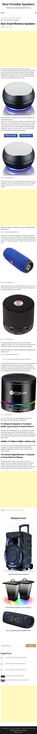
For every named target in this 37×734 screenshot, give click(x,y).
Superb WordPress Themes (18, 730)
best (6, 510)
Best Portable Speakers (18, 4)
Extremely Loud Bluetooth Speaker (16, 657)
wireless (21, 510)
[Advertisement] (18, 49)
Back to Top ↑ (18, 732)
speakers (15, 510)
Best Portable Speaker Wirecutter (16, 669)
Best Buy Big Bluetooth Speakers (16, 663)
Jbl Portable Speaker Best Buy (15, 676)
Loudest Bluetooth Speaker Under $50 (17, 680)
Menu (2, 13)
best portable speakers (13, 18)
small (10, 510)
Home (3, 18)
